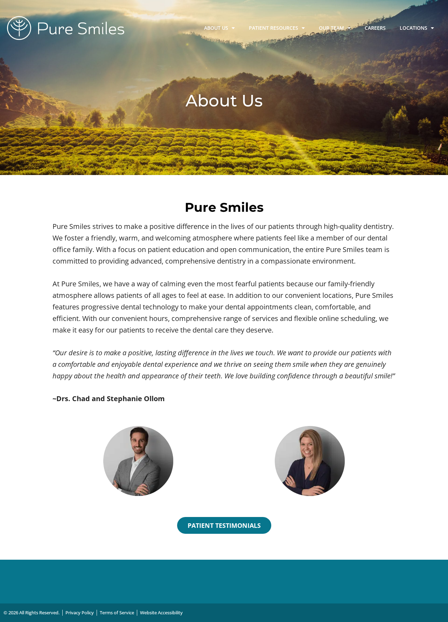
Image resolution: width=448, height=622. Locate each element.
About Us (216, 28)
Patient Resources (273, 28)
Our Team (331, 28)
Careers (375, 28)
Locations (413, 28)
